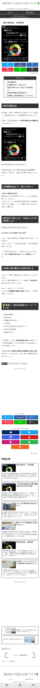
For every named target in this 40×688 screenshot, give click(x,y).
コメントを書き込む (20, 655)
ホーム (11, 679)
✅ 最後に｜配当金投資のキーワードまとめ (20, 95)
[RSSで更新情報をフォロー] (20, 447)
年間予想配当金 (11, 82)
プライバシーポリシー (20, 682)
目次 (17, 78)
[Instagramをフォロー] (11, 437)
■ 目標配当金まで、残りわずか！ (17, 85)
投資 (11, 363)
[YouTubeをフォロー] (29, 437)
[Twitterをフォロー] (29, 432)
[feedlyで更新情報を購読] (29, 442)
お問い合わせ (29, 679)
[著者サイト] (11, 432)
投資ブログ (18, 363)
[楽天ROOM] (11, 442)
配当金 (5, 363)
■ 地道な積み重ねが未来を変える (17, 92)
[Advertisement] (20, 390)
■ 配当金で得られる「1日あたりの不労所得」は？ (20, 89)
